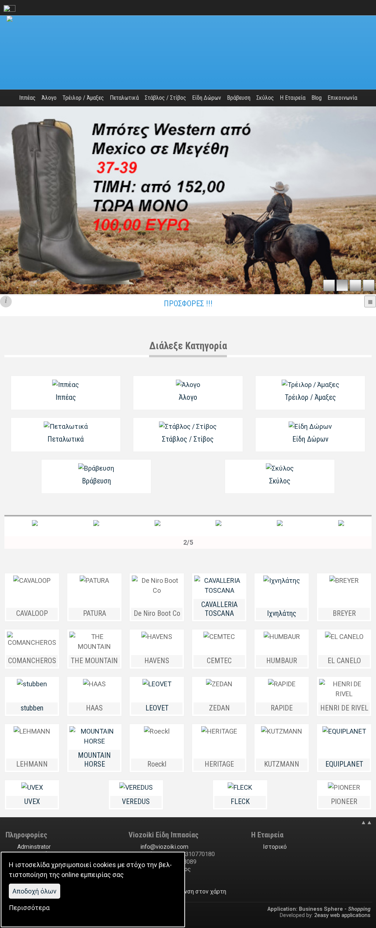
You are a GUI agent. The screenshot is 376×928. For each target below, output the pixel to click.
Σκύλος (279, 481)
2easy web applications (342, 915)
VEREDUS (136, 801)
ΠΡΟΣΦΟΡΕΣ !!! (188, 303)
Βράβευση (96, 481)
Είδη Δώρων (310, 439)
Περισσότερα (29, 907)
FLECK (240, 801)
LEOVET (157, 708)
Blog (316, 97)
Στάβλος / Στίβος (188, 439)
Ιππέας (65, 397)
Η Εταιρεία (293, 97)
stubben (32, 708)
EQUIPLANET (344, 764)
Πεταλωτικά (65, 439)
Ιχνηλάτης (281, 613)
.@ (164, 846)
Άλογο (188, 397)
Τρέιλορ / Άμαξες (310, 397)
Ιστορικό (275, 846)
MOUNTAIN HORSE (94, 760)
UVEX (32, 801)
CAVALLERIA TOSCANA (219, 609)
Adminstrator (34, 846)
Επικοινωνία (342, 97)
